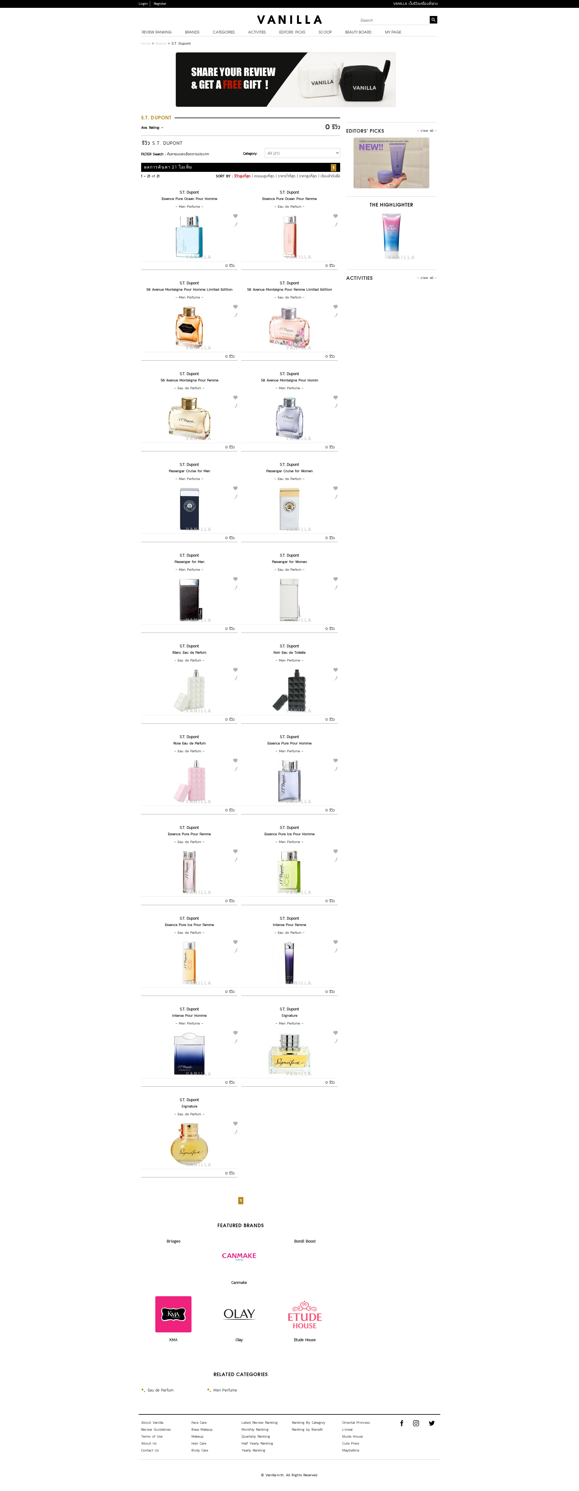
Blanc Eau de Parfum (189, 652)
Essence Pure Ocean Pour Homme (189, 198)
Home (145, 43)
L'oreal (347, 1429)
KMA (173, 1340)
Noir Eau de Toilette (289, 652)
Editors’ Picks (292, 32)
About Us (149, 1443)
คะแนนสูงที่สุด (264, 176)
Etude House (305, 1340)
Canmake (239, 1282)
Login (143, 3)
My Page (393, 32)
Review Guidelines (156, 1429)
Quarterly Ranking (256, 1436)
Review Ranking (157, 32)
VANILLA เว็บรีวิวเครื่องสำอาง (415, 3)
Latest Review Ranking (260, 1422)
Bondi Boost (305, 1241)
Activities (257, 32)
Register (160, 3)
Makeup (197, 1436)
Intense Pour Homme (189, 1015)
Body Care (199, 1450)
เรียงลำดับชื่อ (330, 176)
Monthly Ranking (255, 1429)
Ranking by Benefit (307, 1429)
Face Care (199, 1422)
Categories (224, 32)
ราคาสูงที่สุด (308, 176)
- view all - (427, 130)
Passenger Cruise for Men (189, 471)
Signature (289, 1015)
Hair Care (198, 1443)
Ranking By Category (308, 1422)
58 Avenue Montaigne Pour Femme (189, 380)
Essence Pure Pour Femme (189, 834)
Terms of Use (152, 1436)
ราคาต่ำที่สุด (287, 176)
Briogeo (173, 1241)
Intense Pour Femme (289, 924)
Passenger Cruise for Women (289, 471)
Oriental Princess (356, 1422)
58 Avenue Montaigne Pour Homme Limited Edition (190, 289)
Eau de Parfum (289, 206)
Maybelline (350, 1450)
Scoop (325, 32)
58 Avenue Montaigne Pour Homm (289, 380)
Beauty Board (358, 32)
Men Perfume (189, 206)
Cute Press (350, 1443)
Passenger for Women (289, 561)
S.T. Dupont (189, 192)
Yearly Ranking (253, 1450)
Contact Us (150, 1450)
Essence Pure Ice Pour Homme (289, 834)
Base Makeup (202, 1429)
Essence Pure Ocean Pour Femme (289, 198)
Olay (239, 1340)
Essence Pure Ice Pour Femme (189, 924)
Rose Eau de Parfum (189, 743)
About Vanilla (152, 1422)
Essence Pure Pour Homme (289, 743)
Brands (192, 32)
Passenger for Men (189, 561)
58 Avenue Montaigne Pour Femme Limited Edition (289, 289)
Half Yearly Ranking (257, 1443)
